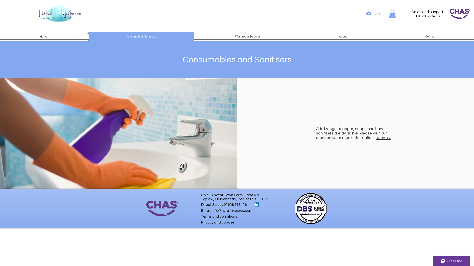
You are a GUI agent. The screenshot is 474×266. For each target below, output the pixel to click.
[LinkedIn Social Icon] (257, 204)
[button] (392, 14)
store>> (383, 138)
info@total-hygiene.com (232, 210)
